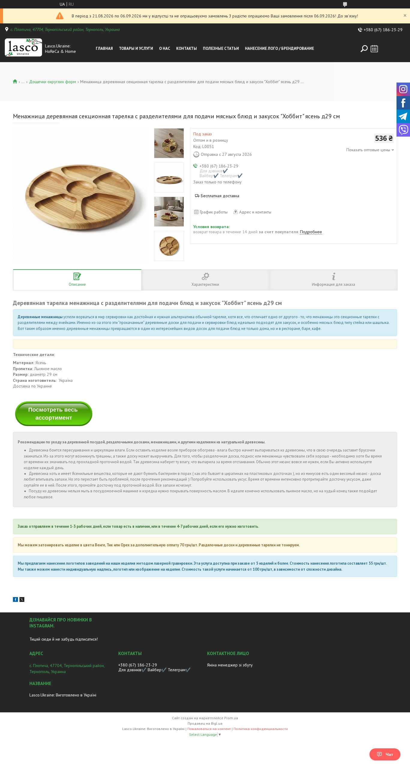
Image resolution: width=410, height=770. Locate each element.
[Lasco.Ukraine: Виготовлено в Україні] (23, 48)
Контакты (186, 48)
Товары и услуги (136, 48)
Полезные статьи (221, 48)
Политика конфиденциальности (261, 728)
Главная (104, 48)
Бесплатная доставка (220, 195)
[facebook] (15, 600)
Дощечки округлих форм (52, 81)
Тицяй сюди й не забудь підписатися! (63, 639)
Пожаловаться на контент (209, 728)
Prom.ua (231, 718)
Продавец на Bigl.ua (205, 723)
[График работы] (374, 48)
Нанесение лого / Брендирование (279, 48)
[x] (22, 600)
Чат (389, 754)
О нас (164, 48)
